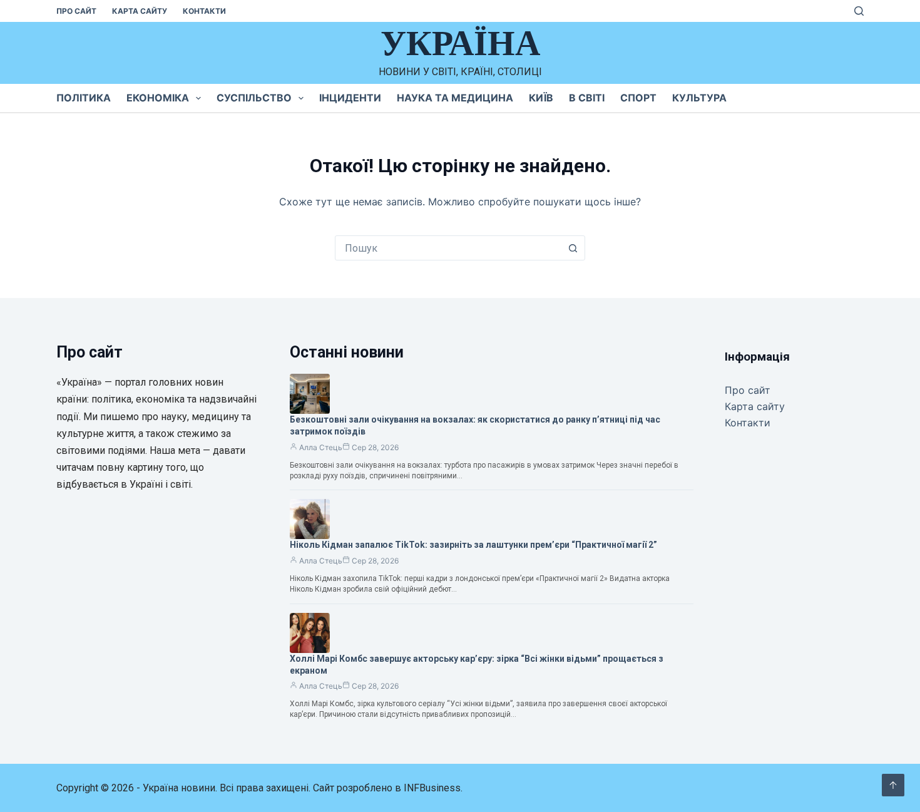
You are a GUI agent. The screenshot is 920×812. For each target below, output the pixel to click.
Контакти (204, 11)
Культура (699, 97)
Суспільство (254, 97)
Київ (541, 97)
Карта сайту (139, 11)
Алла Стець (320, 447)
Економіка (157, 97)
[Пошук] (859, 11)
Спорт (638, 97)
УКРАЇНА (460, 43)
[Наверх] (893, 785)
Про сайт (76, 11)
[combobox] (448, 247)
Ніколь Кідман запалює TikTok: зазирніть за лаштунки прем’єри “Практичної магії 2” (473, 545)
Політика (83, 97)
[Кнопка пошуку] (573, 248)
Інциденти (350, 97)
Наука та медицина (455, 97)
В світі (587, 97)
